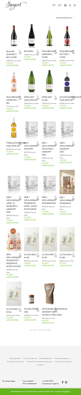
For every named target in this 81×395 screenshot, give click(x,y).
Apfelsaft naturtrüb (30, 98)
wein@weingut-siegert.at (50, 384)
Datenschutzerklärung (62, 358)
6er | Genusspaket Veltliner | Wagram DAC (49, 149)
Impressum (40, 365)
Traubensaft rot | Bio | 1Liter (67, 54)
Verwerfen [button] (66, 392)
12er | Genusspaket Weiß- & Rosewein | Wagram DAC (13, 204)
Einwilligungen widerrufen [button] (63, 361)
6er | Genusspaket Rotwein (31, 146)
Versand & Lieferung (29, 358)
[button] (54, 5)
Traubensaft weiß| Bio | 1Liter (49, 54)
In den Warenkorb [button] (12, 64)
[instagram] (66, 383)
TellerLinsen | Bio (31, 310)
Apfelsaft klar (47, 98)
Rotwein (28, 51)
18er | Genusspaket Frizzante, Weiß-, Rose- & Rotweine (31, 203)
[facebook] (63, 383)
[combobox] (54, 17)
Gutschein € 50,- (12, 310)
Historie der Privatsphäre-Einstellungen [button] (39, 361)
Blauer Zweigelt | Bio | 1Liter (11, 54)
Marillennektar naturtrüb (15, 144)
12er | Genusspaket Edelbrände (49, 200)
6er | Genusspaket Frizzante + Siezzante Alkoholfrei (13, 261)
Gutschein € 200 (66, 256)
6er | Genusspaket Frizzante (67, 200)
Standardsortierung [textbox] (64, 18)
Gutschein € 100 (30, 256)
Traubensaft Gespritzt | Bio (13, 100)
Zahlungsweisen (15, 358)
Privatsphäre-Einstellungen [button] (15, 361)
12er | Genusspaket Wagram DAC (67, 147)
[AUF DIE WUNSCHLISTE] (20, 52)
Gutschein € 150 (48, 256)
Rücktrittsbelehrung (45, 358)
